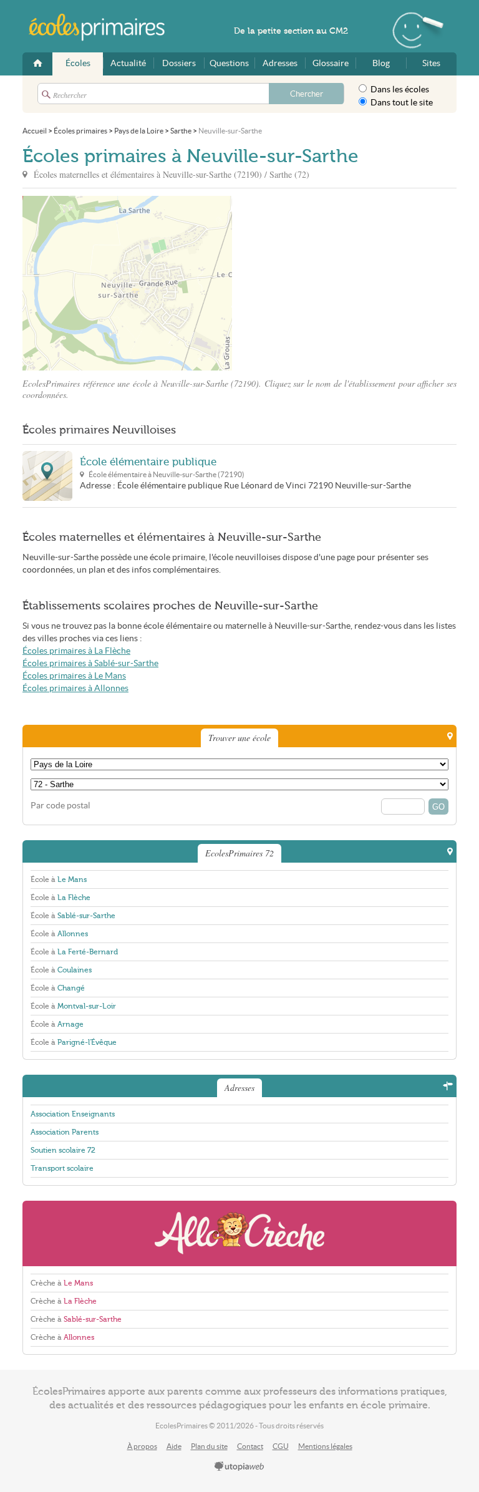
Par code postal (60, 805)
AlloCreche (239, 1233)
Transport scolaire (62, 1168)
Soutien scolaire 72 (63, 1150)
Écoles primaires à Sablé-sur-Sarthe (90, 663)
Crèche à (62, 1283)
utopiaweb (239, 1467)
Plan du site (209, 1446)
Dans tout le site (401, 102)
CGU (281, 1446)
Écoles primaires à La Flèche (76, 651)
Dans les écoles (399, 89)
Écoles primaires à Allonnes (75, 688)
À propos (142, 1446)
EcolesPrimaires (103, 27)
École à (59, 879)
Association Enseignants (73, 1114)
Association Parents (65, 1132)
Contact (250, 1446)
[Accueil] (37, 63)
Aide (174, 1446)
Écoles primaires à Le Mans (74, 676)
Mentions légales (325, 1446)
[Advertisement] (344, 283)
